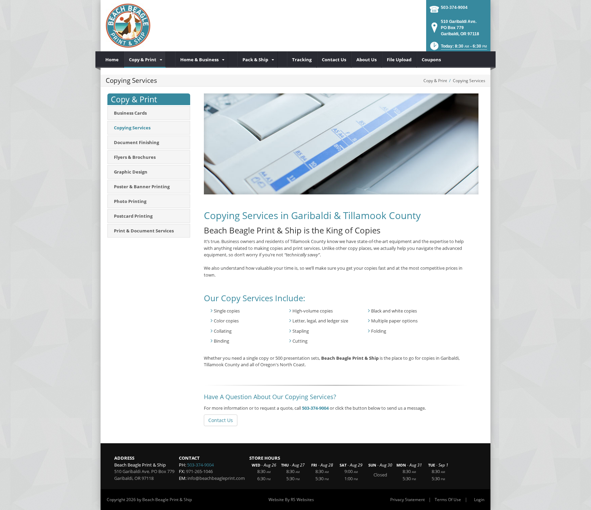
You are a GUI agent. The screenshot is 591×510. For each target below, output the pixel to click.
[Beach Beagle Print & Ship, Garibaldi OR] (128, 25)
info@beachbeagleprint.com (216, 478)
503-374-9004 (454, 7)
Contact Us (220, 420)
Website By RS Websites (291, 499)
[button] (458, 48)
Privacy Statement (407, 499)
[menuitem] (112, 59)
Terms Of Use (448, 499)
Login (479, 499)
